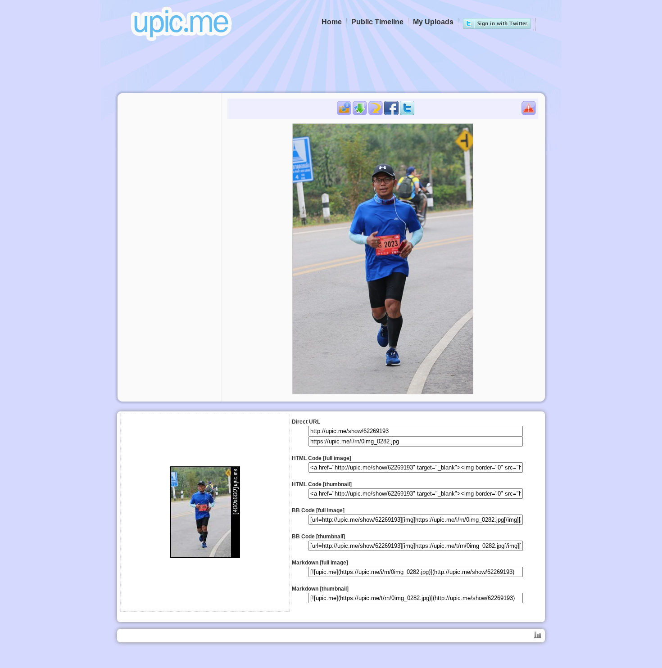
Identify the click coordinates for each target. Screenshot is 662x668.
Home (332, 22)
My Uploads (433, 22)
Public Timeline (377, 22)
